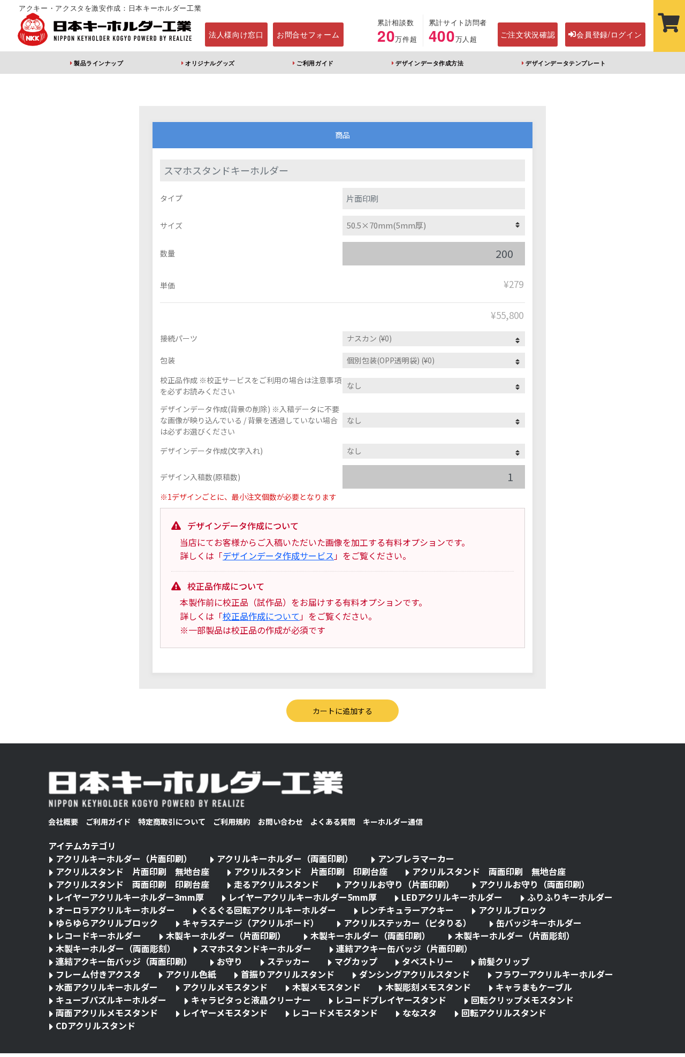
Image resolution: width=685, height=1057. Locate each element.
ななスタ (419, 1012)
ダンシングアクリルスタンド (414, 974)
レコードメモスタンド (335, 1012)
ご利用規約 (231, 821)
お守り (229, 961)
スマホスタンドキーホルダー (255, 948)
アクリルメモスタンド (225, 986)
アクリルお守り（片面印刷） (399, 884)
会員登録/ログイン (609, 34)
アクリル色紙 (190, 974)
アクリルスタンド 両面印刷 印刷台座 (132, 884)
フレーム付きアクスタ (98, 974)
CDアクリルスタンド (95, 1025)
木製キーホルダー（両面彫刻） (116, 948)
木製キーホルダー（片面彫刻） (515, 935)
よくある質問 (332, 821)
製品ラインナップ (98, 62)
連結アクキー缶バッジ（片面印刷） (404, 948)
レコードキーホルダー (98, 935)
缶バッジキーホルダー (539, 922)
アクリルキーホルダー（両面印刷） (285, 858)
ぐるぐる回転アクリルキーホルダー (268, 909)
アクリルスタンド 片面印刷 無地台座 (132, 871)
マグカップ (355, 961)
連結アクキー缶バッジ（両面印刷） (124, 961)
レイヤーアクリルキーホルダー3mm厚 (130, 897)
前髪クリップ (503, 961)
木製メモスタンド (326, 986)
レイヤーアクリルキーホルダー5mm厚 (303, 897)
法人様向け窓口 (236, 34)
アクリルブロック (512, 909)
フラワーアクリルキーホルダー (553, 974)
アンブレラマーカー (416, 858)
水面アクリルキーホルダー (107, 986)
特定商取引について (172, 821)
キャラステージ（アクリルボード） (250, 922)
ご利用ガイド (314, 62)
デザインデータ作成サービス (278, 555)
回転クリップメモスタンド (522, 999)
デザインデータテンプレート (566, 62)
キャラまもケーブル (534, 986)
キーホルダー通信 (393, 821)
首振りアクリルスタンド (287, 974)
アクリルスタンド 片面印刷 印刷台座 (310, 871)
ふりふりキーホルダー (570, 897)
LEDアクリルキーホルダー (452, 897)
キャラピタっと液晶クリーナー (251, 999)
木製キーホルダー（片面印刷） (226, 935)
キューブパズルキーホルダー (111, 999)
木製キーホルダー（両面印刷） (370, 935)
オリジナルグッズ (209, 62)
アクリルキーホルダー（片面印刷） (124, 858)
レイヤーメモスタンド (225, 1012)
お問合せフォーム (308, 34)
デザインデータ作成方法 (429, 62)
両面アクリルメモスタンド (107, 1012)
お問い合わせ (280, 821)
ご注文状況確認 (527, 34)
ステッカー (288, 961)
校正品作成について (261, 616)
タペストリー (427, 961)
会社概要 (63, 821)
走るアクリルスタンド (276, 884)
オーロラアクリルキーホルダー (115, 909)
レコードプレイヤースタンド (391, 999)
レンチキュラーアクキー (407, 909)
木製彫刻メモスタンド (428, 986)
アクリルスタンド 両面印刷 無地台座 (489, 871)
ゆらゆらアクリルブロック (107, 922)
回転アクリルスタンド (503, 1012)
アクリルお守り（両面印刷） (534, 884)
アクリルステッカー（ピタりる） (407, 922)
